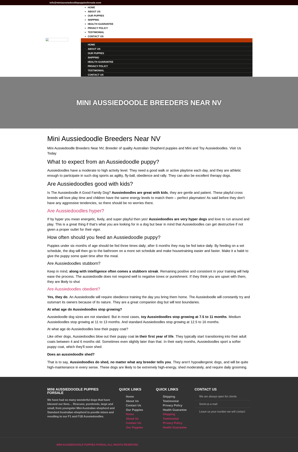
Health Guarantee (100, 24)
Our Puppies (96, 15)
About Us (94, 11)
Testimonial (96, 32)
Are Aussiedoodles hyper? (75, 210)
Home (91, 7)
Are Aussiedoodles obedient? (73, 289)
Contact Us (95, 36)
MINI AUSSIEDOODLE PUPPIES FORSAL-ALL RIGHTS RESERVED (97, 444)
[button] (166, 40)
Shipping (93, 19)
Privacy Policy (98, 28)
